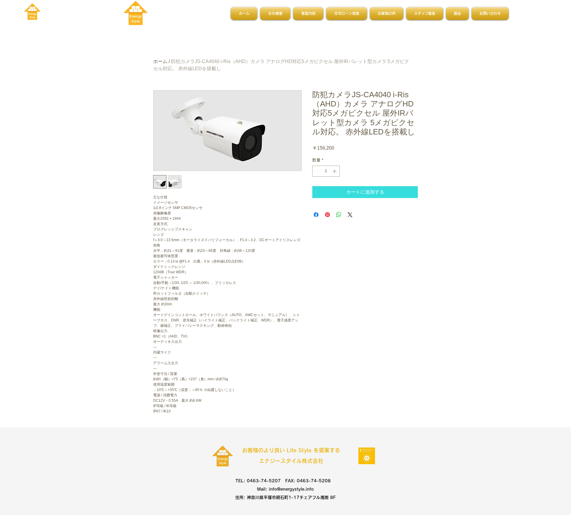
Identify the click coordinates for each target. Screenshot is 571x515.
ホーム (160, 61)
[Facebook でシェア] (316, 214)
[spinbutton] (326, 171)
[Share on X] (350, 214)
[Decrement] (317, 171)
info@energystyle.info (291, 489)
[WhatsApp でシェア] (338, 214)
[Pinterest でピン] (327, 214)
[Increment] (335, 171)
